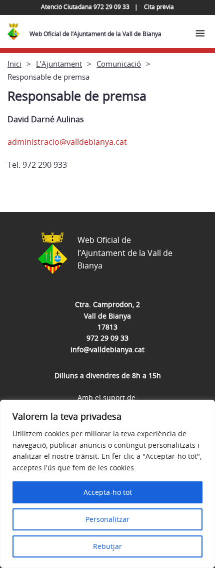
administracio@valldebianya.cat (67, 141)
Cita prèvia (159, 7)
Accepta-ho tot (108, 492)
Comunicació (118, 64)
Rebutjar (107, 546)
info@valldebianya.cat (107, 349)
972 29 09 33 (107, 338)
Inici (15, 64)
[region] (107, 484)
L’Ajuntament (59, 64)
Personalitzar (108, 519)
